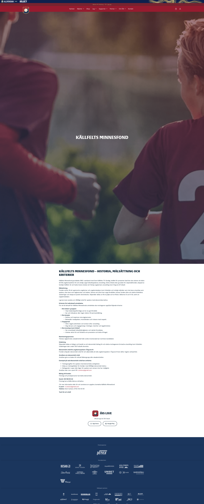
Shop (88, 9)
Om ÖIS (121, 9)
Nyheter (72, 9)
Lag (93, 9)
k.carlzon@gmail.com (85, 370)
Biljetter (79, 9)
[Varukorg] (176, 9)
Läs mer (109, 4)
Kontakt (130, 9)
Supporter (102, 9)
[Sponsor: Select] (23, 2)
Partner (112, 9)
